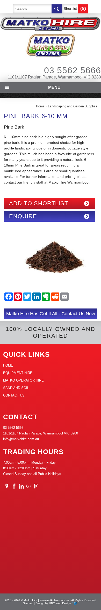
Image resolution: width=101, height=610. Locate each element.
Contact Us (14, 395)
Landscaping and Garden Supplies (72, 106)
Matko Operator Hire (23, 380)
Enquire (23, 216)
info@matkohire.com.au (21, 439)
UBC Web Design (60, 603)
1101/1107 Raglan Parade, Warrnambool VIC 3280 (54, 77)
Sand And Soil (16, 388)
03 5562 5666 (72, 70)
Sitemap (28, 603)
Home (40, 106)
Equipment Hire (17, 373)
